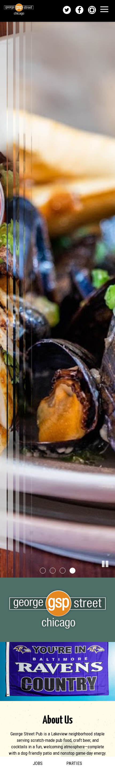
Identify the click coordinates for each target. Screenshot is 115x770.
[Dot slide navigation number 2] (53, 571)
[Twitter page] (67, 10)
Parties (74, 763)
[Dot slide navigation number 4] (72, 571)
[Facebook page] (80, 10)
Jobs (38, 763)
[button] (111, 574)
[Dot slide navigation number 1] (43, 571)
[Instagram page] (92, 10)
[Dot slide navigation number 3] (63, 571)
